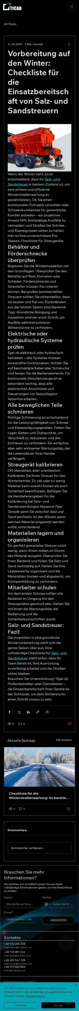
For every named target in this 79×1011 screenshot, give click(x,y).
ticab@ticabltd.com (14, 970)
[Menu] (71, 6)
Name (8, 897)
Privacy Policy (35, 996)
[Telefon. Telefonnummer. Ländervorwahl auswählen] (48, 904)
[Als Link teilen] (38, 712)
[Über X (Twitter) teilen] (19, 712)
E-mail (8, 912)
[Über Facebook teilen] (9, 712)
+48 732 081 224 (14, 952)
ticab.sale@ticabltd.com (17, 955)
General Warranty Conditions (20, 981)
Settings (20, 1005)
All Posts (10, 24)
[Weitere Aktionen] (69, 44)
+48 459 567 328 (14, 960)
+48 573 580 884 (15, 967)
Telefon (46, 897)
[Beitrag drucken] (47, 712)
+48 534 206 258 (14, 944)
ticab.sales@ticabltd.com (18, 947)
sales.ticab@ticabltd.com (18, 963)
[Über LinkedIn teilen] (28, 712)
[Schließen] (73, 987)
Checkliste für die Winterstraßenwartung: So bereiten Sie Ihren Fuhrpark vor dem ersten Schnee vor (38, 795)
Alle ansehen (64, 740)
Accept (58, 1005)
